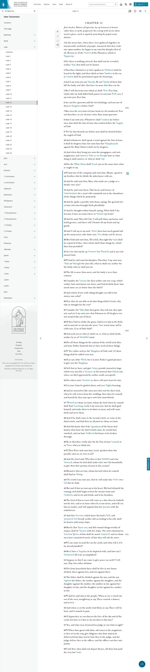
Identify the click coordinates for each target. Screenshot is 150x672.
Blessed (70, 402)
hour (69, 445)
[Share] (58, 45)
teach (95, 164)
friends (91, 81)
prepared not (70, 518)
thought (77, 263)
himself (104, 251)
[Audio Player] (142, 664)
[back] (3, 11)
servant (79, 515)
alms (95, 368)
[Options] (145, 11)
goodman (96, 426)
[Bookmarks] (135, 11)
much (67, 534)
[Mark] (58, 36)
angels (120, 123)
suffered (90, 433)
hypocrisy (69, 56)
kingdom (95, 351)
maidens (69, 495)
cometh (115, 441)
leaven (88, 52)
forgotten (76, 105)
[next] (146, 338)
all (114, 351)
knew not (82, 527)
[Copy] (58, 41)
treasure (93, 251)
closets (70, 76)
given (75, 534)
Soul (94, 231)
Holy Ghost (80, 164)
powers (84, 155)
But (67, 131)
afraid (106, 81)
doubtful (84, 337)
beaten (83, 530)
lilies (82, 309)
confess (105, 119)
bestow (100, 213)
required (105, 534)
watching (78, 406)
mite (79, 652)
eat (99, 234)
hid (73, 64)
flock (83, 359)
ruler (116, 479)
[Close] (58, 31)
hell (114, 94)
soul (115, 239)
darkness (109, 70)
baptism (83, 551)
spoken (108, 73)
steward (68, 462)
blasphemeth (112, 143)
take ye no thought (98, 155)
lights (109, 385)
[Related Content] (140, 11)
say (102, 158)
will (108, 515)
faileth (116, 371)
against (68, 580)
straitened (69, 554)
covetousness (71, 193)
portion (106, 506)
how (101, 325)
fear (105, 90)
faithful (105, 459)
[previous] (40, 338)
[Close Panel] (34, 11)
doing (79, 474)
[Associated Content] (127, 173)
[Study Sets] (130, 11)
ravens (83, 280)
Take (67, 263)
